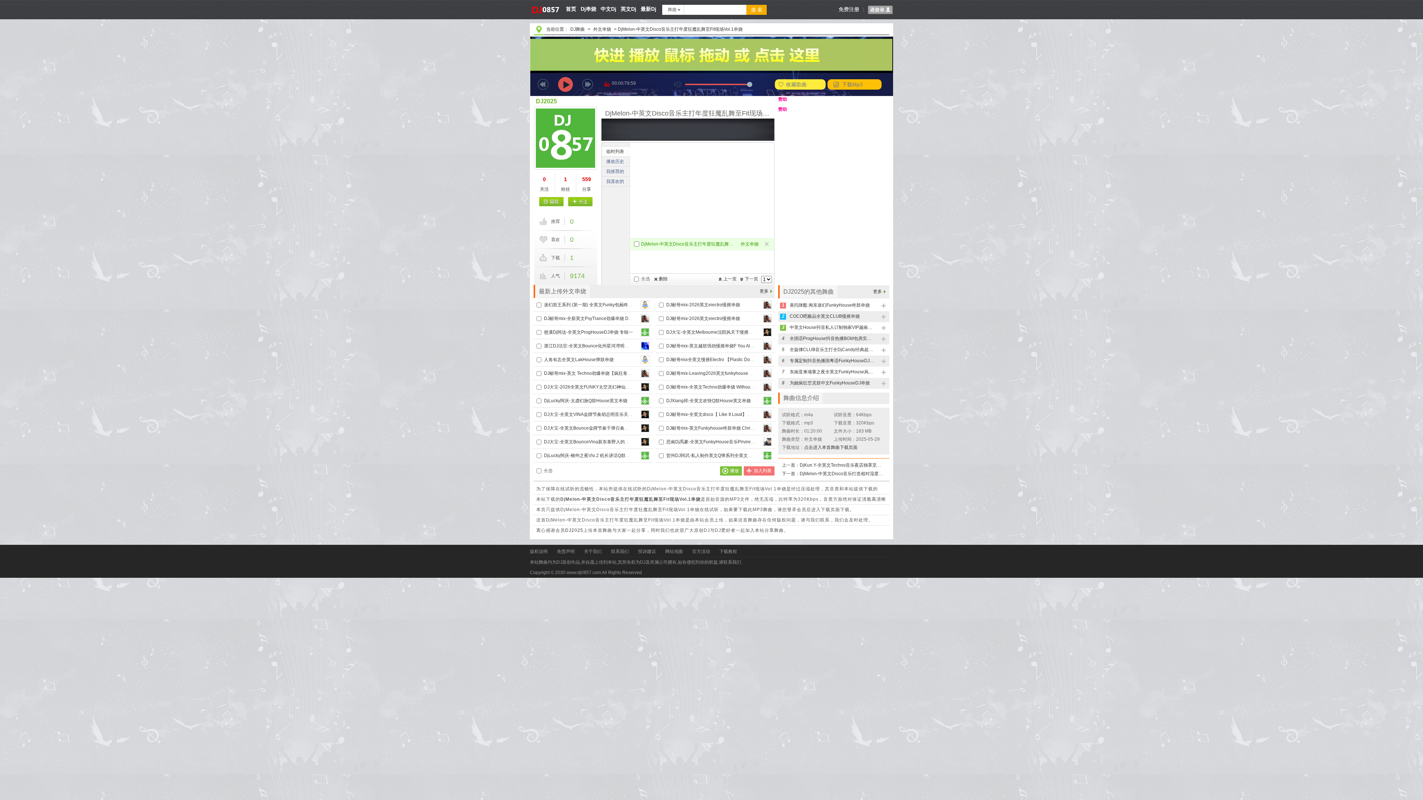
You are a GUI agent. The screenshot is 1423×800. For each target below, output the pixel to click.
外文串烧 (602, 29)
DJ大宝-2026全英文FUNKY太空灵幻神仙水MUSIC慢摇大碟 (603, 387)
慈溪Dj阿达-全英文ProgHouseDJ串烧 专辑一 (588, 332)
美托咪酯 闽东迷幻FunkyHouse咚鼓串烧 (830, 305)
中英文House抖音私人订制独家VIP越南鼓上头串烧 (832, 327)
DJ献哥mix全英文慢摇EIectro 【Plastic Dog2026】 (716, 359)
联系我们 (620, 551)
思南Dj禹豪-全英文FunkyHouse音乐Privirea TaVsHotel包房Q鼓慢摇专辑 (738, 441)
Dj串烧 (588, 9)
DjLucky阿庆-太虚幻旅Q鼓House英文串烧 (585, 400)
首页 (571, 9)
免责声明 (566, 551)
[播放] (565, 84)
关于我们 (593, 551)
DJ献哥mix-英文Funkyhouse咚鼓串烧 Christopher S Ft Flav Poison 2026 (738, 428)
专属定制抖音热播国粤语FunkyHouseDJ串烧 (832, 360)
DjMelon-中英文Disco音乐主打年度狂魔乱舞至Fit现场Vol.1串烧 (688, 244)
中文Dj (608, 9)
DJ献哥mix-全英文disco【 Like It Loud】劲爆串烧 (715, 414)
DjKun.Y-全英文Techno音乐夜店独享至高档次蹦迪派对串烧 (842, 465)
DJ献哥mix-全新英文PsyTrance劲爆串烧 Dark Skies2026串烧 (605, 318)
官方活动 (701, 551)
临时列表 (615, 151)
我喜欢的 (615, 181)
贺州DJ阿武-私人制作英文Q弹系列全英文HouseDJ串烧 (721, 455)
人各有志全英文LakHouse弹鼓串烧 (579, 359)
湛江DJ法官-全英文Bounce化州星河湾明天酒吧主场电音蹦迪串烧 (608, 346)
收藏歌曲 (796, 84)
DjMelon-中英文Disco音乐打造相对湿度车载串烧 (842, 473)
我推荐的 (615, 171)
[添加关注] (580, 201)
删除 (663, 278)
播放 (734, 470)
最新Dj (648, 9)
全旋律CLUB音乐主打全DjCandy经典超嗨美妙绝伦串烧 (832, 349)
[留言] (551, 201)
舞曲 (672, 9)
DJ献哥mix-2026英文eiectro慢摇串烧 (703, 304)
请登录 (880, 10)
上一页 (730, 278)
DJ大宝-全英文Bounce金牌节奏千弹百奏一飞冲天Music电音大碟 (608, 428)
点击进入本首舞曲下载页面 (831, 447)
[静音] (677, 84)
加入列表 (763, 470)
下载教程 (728, 551)
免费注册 (849, 9)
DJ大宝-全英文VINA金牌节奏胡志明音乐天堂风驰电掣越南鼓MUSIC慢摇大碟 (620, 414)
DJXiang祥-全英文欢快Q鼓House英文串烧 (708, 400)
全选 (645, 278)
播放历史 (615, 161)
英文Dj (628, 9)
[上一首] (543, 84)
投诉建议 (647, 551)
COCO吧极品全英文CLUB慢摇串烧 (825, 316)
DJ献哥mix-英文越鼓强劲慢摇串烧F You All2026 (714, 346)
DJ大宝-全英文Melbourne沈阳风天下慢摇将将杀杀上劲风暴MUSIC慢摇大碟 (741, 332)
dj (545, 2)
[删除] (767, 244)
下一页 (751, 278)
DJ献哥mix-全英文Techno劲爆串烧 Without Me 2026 (718, 387)
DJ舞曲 (577, 29)
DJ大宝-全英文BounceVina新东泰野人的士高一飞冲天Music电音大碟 (612, 441)
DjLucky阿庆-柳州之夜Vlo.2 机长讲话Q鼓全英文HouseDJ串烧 (605, 455)
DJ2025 (546, 101)
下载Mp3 (852, 84)
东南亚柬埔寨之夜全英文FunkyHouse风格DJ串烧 (832, 371)
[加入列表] (884, 306)
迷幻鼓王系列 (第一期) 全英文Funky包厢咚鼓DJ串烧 (595, 304)
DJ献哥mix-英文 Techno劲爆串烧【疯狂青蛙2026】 (595, 373)
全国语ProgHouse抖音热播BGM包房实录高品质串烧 (832, 338)
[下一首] (587, 84)
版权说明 (539, 551)
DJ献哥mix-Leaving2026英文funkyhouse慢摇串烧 (716, 373)
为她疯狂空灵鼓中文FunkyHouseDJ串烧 (830, 383)
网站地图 (674, 551)
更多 (764, 291)
